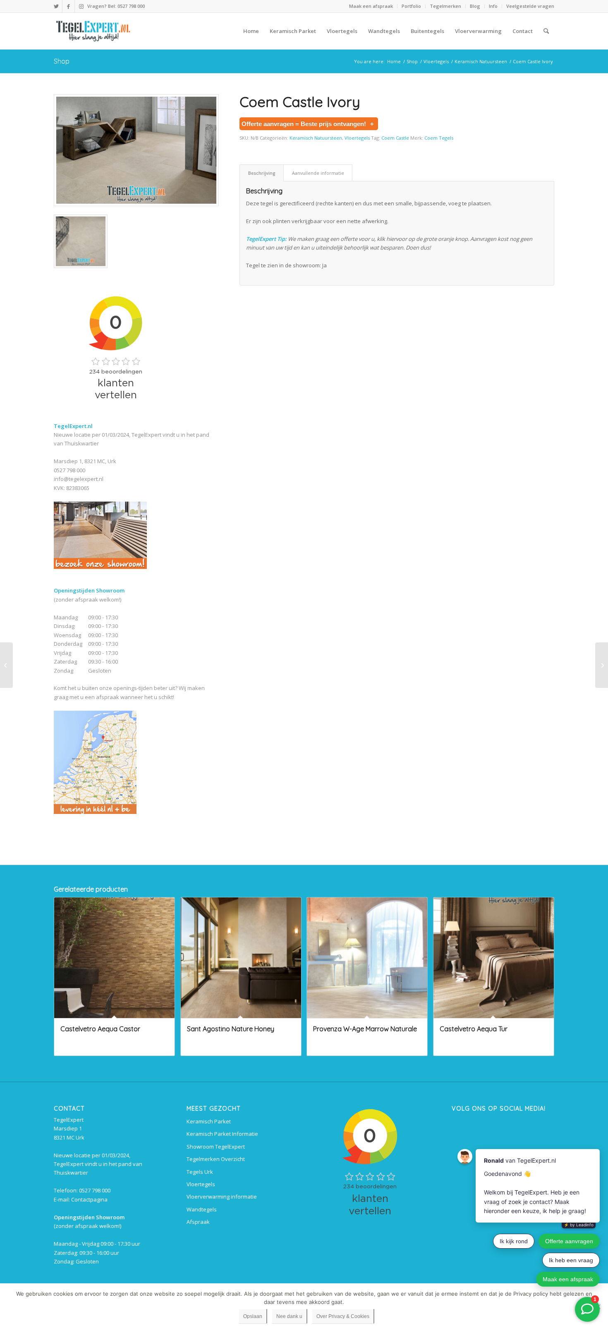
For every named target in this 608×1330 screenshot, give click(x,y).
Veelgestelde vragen (530, 6)
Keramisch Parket (209, 1121)
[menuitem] (371, 6)
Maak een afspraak (371, 6)
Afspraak (198, 1221)
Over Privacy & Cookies (342, 1316)
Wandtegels (202, 1209)
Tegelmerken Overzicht (216, 1159)
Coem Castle (395, 138)
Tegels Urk (200, 1171)
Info (493, 6)
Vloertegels (357, 138)
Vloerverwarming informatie (222, 1196)
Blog (475, 6)
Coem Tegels (438, 138)
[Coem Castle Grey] (6, 665)
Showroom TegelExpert (216, 1146)
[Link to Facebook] (68, 6)
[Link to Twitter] (56, 6)
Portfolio (411, 6)
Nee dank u (289, 1316)
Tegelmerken (445, 6)
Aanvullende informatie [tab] (318, 173)
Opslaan (252, 1316)
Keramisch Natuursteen (316, 138)
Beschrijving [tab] (261, 173)
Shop (61, 61)
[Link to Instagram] (81, 6)
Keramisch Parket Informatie (222, 1133)
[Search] (546, 31)
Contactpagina (89, 1199)
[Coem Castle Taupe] (601, 665)
